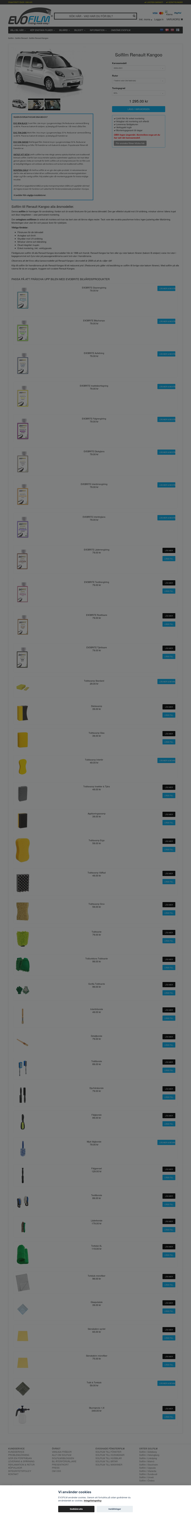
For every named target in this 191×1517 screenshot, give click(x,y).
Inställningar (114, 1509)
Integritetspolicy (92, 1500)
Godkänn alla (76, 1509)
